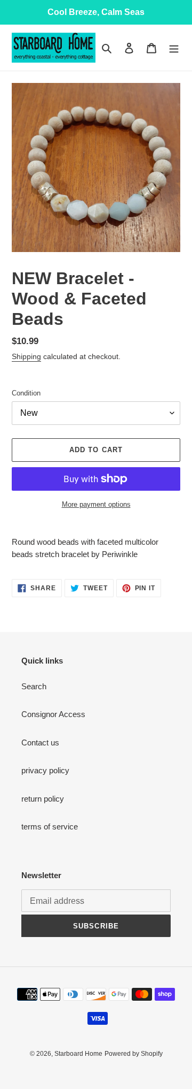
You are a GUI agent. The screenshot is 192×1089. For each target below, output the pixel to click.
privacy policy (45, 770)
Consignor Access (53, 714)
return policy (42, 798)
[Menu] (174, 47)
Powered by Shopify (134, 1053)
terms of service (49, 826)
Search (33, 686)
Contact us (40, 742)
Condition (26, 393)
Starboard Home (78, 1053)
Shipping (26, 356)
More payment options (96, 504)
